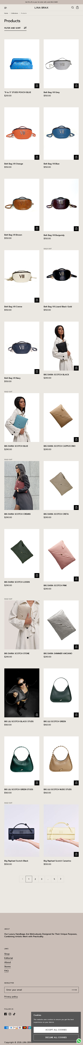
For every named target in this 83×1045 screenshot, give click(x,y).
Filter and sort (12, 28)
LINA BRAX (27, 1042)
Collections (14, 13)
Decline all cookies (56, 1037)
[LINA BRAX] (41, 7)
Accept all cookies (56, 1029)
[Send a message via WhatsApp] (79, 1041)
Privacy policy (11, 996)
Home (6, 13)
